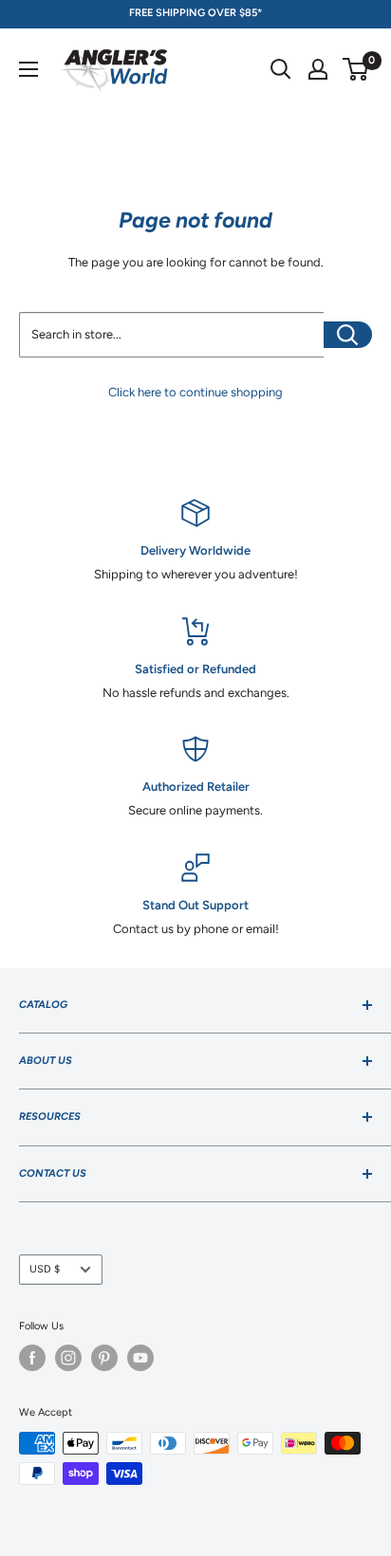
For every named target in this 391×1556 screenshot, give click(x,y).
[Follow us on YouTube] (140, 1358)
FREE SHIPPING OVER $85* (195, 13)
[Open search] (280, 69)
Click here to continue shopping (195, 392)
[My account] (317, 69)
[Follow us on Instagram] (68, 1358)
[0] (356, 69)
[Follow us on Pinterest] (104, 1358)
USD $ (44, 1269)
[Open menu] (28, 69)
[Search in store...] (348, 334)
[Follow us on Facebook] (32, 1358)
